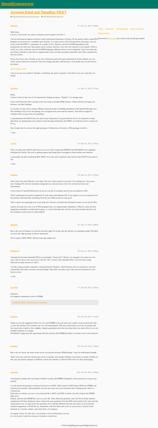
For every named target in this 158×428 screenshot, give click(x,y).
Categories (109, 29)
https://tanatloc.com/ (18, 69)
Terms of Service (137, 29)
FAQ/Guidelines (122, 29)
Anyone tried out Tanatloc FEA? (38, 12)
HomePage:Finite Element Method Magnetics (30, 302)
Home (100, 29)
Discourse (112, 38)
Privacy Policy (103, 33)
